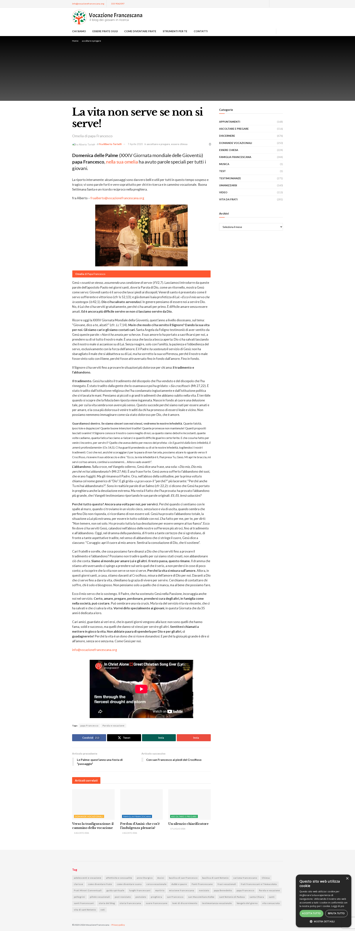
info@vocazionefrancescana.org (88, 3)
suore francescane (157, 903)
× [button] (347, 878)
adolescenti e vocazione (87, 878)
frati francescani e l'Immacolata (259, 884)
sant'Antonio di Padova (232, 897)
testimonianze (230, 178)
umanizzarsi (228, 185)
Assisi (160, 878)
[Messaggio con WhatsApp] (265, 3)
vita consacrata (271, 903)
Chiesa (266, 878)
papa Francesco (89, 725)
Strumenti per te (175, 31)
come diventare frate (100, 884)
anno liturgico (145, 878)
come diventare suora (129, 884)
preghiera (156, 897)
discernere (227, 135)
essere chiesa (179, 144)
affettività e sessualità (119, 878)
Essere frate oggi (105, 31)
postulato (141, 897)
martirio (159, 890)
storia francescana (130, 903)
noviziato (204, 890)
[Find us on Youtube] (282, 3)
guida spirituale (115, 890)
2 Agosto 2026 (129, 833)
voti (103, 909)
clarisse (78, 884)
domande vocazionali (89, 816)
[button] (324, 922)
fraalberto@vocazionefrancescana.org (117, 198)
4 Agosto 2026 (81, 833)
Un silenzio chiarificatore (188, 824)
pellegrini (79, 897)
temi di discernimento (184, 903)
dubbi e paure (179, 884)
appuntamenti (229, 121)
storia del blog (107, 903)
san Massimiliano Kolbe (201, 897)
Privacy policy (118, 924)
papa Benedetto (223, 890)
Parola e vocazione (113, 725)
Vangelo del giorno (247, 903)
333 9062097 (117, 3)
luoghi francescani (140, 890)
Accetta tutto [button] (311, 913)
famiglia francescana (137, 816)
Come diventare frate (140, 31)
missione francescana (181, 890)
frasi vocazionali (227, 884)
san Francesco (175, 897)
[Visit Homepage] (107, 17)
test (222, 171)
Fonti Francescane (202, 884)
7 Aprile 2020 (135, 144)
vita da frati (228, 199)
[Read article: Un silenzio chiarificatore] (189, 804)
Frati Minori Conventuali (88, 890)
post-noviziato (123, 897)
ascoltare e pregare (91, 40)
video (223, 192)
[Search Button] (281, 31)
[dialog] (323, 901)
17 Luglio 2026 (177, 828)
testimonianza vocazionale (217, 903)
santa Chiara (257, 897)
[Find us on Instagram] (277, 3)
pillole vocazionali (100, 897)
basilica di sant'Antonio (215, 878)
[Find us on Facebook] (273, 3)
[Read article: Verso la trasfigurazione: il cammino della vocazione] (93, 804)
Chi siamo (79, 31)
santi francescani (84, 903)
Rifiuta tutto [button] (336, 913)
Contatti (201, 31)
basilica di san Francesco (183, 878)
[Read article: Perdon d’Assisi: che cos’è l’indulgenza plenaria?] (141, 804)
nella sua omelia (122, 161)
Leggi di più (337, 906)
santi (272, 897)
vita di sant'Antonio (85, 909)
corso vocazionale (156, 884)
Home (75, 40)
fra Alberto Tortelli (110, 144)
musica (224, 164)
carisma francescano (245, 878)
